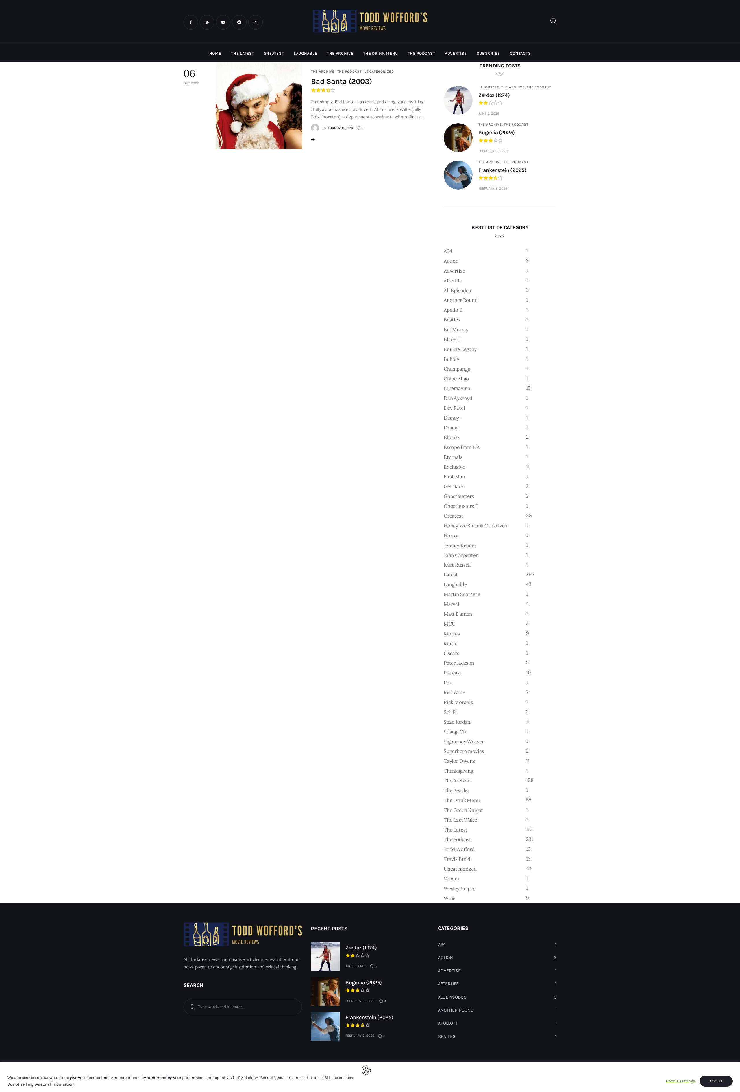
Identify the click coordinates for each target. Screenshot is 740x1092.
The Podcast (349, 71)
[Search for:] (243, 1006)
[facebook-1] (191, 22)
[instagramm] (255, 22)
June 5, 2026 (488, 113)
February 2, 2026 (492, 188)
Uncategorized (379, 71)
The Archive (322, 71)
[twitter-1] (207, 22)
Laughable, (489, 87)
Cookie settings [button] (680, 1081)
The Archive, (514, 87)
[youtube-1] (223, 22)
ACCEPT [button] (716, 1081)
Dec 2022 (191, 83)
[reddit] (239, 22)
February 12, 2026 (493, 151)
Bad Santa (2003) (341, 81)
